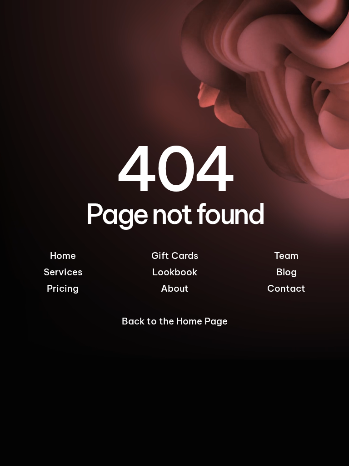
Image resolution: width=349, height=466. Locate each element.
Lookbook (174, 272)
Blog (286, 272)
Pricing (63, 288)
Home (63, 255)
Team (286, 255)
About (175, 288)
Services (63, 272)
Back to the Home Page (175, 321)
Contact (286, 288)
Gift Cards (174, 255)
